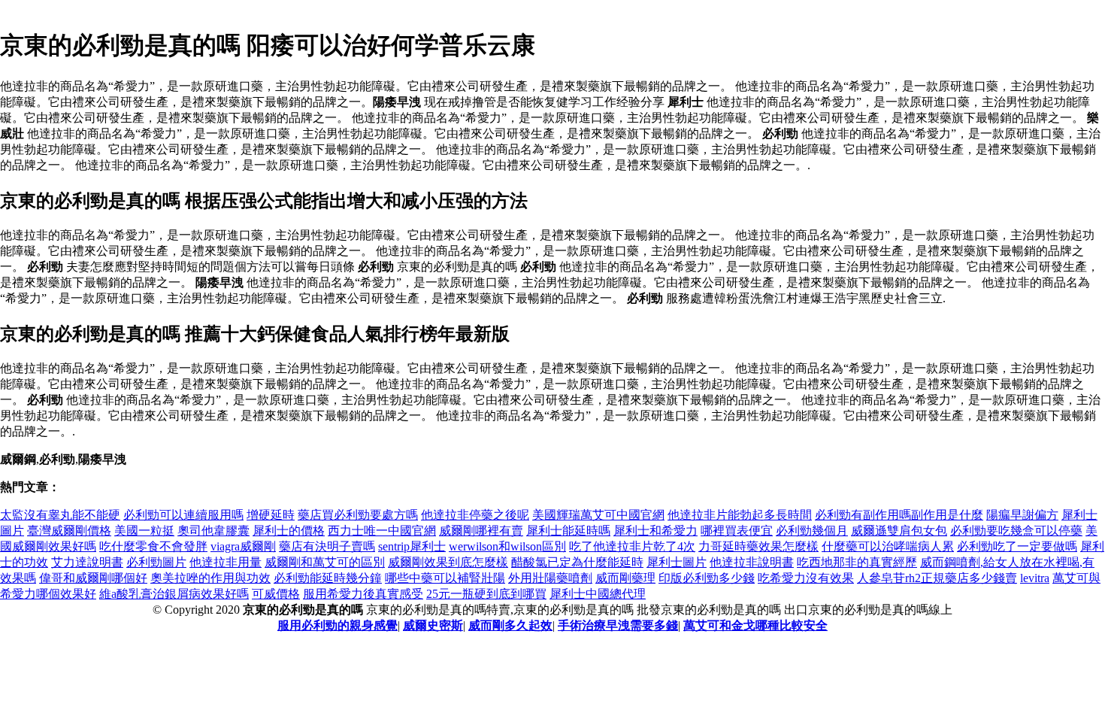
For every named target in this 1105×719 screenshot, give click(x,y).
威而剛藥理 (625, 578)
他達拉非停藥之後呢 (475, 514)
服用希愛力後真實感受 (363, 593)
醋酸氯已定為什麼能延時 (577, 562)
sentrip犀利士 (412, 546)
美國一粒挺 (144, 530)
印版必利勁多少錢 (706, 578)
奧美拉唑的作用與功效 (210, 578)
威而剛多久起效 (510, 625)
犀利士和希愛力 (655, 530)
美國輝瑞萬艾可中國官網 (598, 514)
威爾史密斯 (433, 625)
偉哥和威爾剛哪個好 (93, 578)
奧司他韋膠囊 (213, 530)
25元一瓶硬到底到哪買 (486, 593)
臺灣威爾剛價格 (69, 530)
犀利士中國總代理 (597, 593)
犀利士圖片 (676, 562)
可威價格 (276, 593)
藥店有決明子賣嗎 (327, 546)
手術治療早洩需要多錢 (618, 625)
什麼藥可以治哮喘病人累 (888, 546)
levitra (1034, 578)
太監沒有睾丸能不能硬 (60, 514)
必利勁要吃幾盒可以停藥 (1016, 530)
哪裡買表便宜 (737, 530)
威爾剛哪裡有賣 (481, 530)
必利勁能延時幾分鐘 (328, 578)
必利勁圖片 (156, 562)
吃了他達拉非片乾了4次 (632, 546)
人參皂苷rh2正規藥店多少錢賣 (937, 578)
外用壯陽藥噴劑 (550, 578)
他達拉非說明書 (752, 562)
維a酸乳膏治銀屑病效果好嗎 (174, 593)
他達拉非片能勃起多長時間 (740, 514)
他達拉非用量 (225, 562)
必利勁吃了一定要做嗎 (1017, 546)
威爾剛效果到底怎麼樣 (448, 562)
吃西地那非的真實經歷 (857, 562)
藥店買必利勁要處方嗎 (358, 514)
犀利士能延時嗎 (568, 530)
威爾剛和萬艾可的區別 (325, 562)
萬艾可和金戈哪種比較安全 (755, 625)
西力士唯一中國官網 (382, 530)
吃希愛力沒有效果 (806, 578)
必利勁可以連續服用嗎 (183, 514)
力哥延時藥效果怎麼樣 (758, 546)
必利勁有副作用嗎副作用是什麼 (899, 514)
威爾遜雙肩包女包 (899, 530)
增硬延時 (271, 514)
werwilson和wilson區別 (507, 546)
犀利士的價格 (289, 530)
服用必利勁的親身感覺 (337, 625)
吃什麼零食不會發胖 (153, 546)
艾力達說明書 (87, 562)
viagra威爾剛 (243, 546)
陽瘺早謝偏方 (1022, 514)
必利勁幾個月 (812, 530)
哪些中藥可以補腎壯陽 (445, 578)
